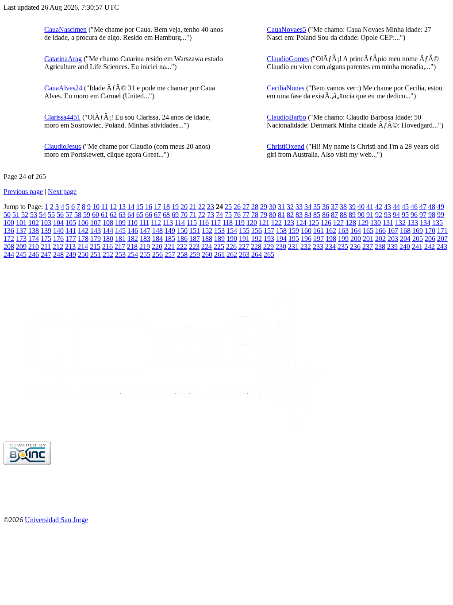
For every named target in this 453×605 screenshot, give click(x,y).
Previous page (23, 191)
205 (417, 238)
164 (355, 230)
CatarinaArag (63, 58)
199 (343, 238)
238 (380, 246)
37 (334, 206)
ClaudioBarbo (286, 117)
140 (58, 230)
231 (293, 246)
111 (144, 222)
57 (69, 214)
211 (46, 246)
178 (83, 238)
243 (442, 246)
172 (9, 238)
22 (201, 206)
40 (361, 206)
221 (169, 246)
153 (219, 230)
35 (316, 206)
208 (9, 246)
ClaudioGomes (288, 58)
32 (290, 206)
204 (405, 238)
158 (281, 230)
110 (132, 222)
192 (256, 238)
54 (42, 214)
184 (157, 238)
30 (272, 206)
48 (431, 206)
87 (334, 214)
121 (264, 222)
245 (21, 254)
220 (157, 246)
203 (393, 238)
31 (281, 206)
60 (95, 214)
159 (293, 230)
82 (290, 214)
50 (7, 214)
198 (331, 238)
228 (256, 246)
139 (46, 230)
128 (351, 222)
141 (70, 230)
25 (228, 206)
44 (396, 206)
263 (244, 254)
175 (46, 238)
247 (46, 254)
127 (338, 222)
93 (387, 214)
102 (33, 222)
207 (442, 238)
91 (369, 214)
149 (170, 230)
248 (58, 254)
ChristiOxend (285, 146)
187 (194, 238)
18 (166, 206)
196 (306, 238)
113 (168, 222)
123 (289, 222)
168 (405, 230)
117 (216, 222)
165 (368, 230)
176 (58, 238)
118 (228, 222)
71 (192, 214)
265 (269, 254)
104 (58, 222)
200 (355, 238)
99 (440, 214)
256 (157, 254)
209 (21, 246)
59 (86, 214)
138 (33, 230)
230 (281, 246)
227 (243, 246)
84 (307, 214)
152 (207, 230)
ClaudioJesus (62, 146)
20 (184, 206)
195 (293, 238)
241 (417, 246)
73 (210, 214)
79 (263, 214)
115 (192, 222)
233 (318, 246)
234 (330, 246)
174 (33, 238)
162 (331, 230)
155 (244, 230)
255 (145, 254)
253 (120, 254)
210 (33, 246)
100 (9, 222)
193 (269, 238)
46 (414, 206)
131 (388, 222)
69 (175, 214)
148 (157, 230)
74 (219, 214)
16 (148, 206)
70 (184, 214)
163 (343, 230)
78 (254, 214)
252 (108, 254)
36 (325, 206)
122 (276, 222)
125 (313, 222)
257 (170, 254)
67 (157, 214)
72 (201, 214)
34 (307, 206)
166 (380, 230)
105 (70, 222)
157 (269, 230)
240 (404, 246)
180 (108, 238)
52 (24, 214)
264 (256, 254)
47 (422, 206)
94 (396, 214)
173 (21, 238)
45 (405, 206)
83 (299, 214)
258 (182, 254)
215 (95, 246)
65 (139, 214)
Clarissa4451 (62, 117)
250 (83, 254)
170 (430, 230)
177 (70, 238)
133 (412, 222)
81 (281, 214)
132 (400, 222)
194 (281, 238)
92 (378, 214)
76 (237, 214)
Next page (62, 191)
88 (343, 214)
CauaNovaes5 (286, 29)
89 (352, 214)
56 (60, 214)
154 (231, 230)
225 (219, 246)
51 (15, 214)
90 (361, 214)
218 (132, 246)
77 (246, 214)
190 (231, 238)
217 (120, 246)
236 (355, 246)
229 (268, 246)
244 (9, 254)
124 (301, 222)
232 (305, 246)
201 (368, 238)
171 (442, 230)
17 (157, 206)
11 (104, 206)
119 (239, 222)
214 (82, 246)
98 (431, 214)
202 (380, 238)
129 (363, 222)
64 (130, 214)
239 (392, 246)
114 (180, 222)
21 (192, 206)
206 (430, 238)
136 (9, 230)
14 (130, 206)
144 (108, 230)
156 (256, 230)
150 (182, 230)
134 (425, 222)
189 (219, 238)
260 (207, 254)
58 (77, 214)
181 (120, 238)
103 (46, 222)
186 (182, 238)
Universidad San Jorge (56, 520)
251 (95, 254)
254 (132, 254)
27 (246, 206)
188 (207, 238)
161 (318, 230)
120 (251, 222)
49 (440, 206)
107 (95, 222)
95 (405, 214)
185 (170, 238)
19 (175, 206)
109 (120, 222)
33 (299, 206)
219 (144, 246)
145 (120, 230)
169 (417, 230)
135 (437, 222)
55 (51, 214)
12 (113, 206)
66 (148, 214)
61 (104, 214)
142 (83, 230)
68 (166, 214)
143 (95, 230)
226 (231, 246)
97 (422, 214)
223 (194, 246)
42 (378, 206)
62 (113, 214)
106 (83, 222)
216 (107, 246)
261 (219, 254)
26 (237, 206)
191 (244, 238)
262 (231, 254)
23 (210, 206)
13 (122, 206)
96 (414, 214)
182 (132, 238)
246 (33, 254)
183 (145, 238)
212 (58, 246)
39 (352, 206)
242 (429, 246)
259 (194, 254)
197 (318, 238)
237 (367, 246)
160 (306, 230)
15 (139, 206)
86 (325, 214)
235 (343, 246)
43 (387, 206)
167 (393, 230)
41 (369, 206)
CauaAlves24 (63, 88)
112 (156, 222)
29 (263, 206)
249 (70, 254)
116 (204, 222)
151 (194, 230)
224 (206, 246)
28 (254, 206)
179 (95, 238)
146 (132, 230)
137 (21, 230)
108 (108, 222)
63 (122, 214)
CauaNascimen (65, 29)
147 (145, 230)
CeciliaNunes (285, 88)
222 (182, 246)
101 (21, 222)
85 (316, 214)
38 (343, 206)
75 (228, 214)
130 (375, 222)
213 (70, 246)
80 (272, 214)
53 (33, 214)
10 (96, 206)
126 (326, 222)
